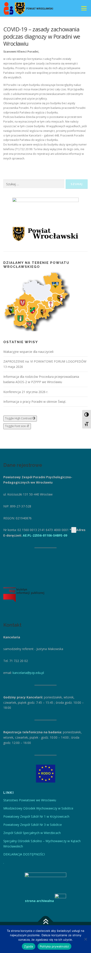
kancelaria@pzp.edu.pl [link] (28, 673)
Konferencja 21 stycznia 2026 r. (25, 392)
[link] (29, 800)
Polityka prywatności (54, 946)
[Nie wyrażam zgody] (85, 939)
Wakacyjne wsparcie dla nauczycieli (28, 352)
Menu (83, 8)
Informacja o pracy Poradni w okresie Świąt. (34, 401)
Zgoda (28, 946)
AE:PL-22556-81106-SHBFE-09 (45, 535)
